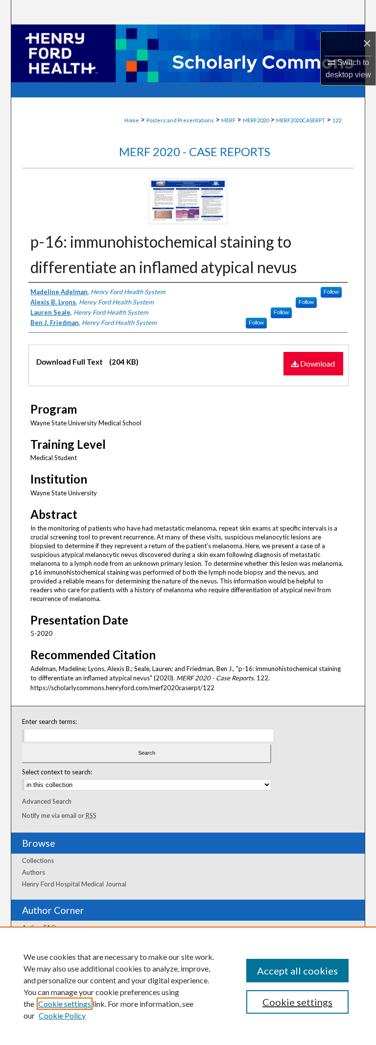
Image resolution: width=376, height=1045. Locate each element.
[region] (188, 986)
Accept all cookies (297, 970)
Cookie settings (64, 1003)
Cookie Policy (62, 1015)
